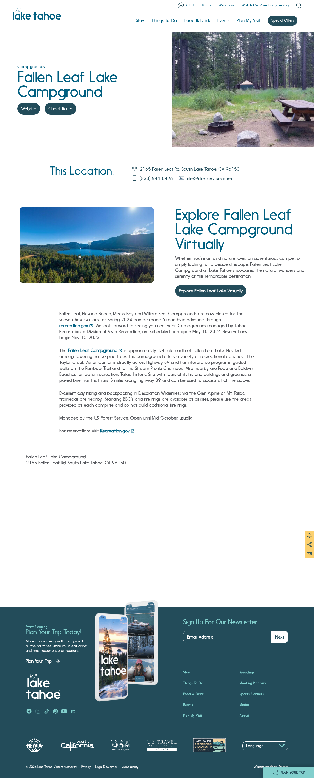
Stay (140, 20)
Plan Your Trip (39, 661)
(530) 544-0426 (156, 178)
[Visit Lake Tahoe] (37, 14)
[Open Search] (298, 5)
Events (223, 20)
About (244, 715)
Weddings (247, 672)
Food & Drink (197, 20)
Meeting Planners (253, 683)
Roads (206, 5)
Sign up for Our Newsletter (220, 622)
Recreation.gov (115, 431)
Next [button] (279, 637)
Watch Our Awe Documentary (266, 5)
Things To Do (164, 20)
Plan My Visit (248, 20)
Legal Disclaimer (106, 767)
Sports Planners (252, 694)
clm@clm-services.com (209, 178)
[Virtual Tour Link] (87, 245)
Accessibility (130, 767)
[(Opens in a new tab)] (29, 712)
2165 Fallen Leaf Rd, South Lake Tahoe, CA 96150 (190, 169)
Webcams (226, 5)
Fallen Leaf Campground (92, 350)
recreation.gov (73, 325)
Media (244, 705)
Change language (255, 752)
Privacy (86, 767)
